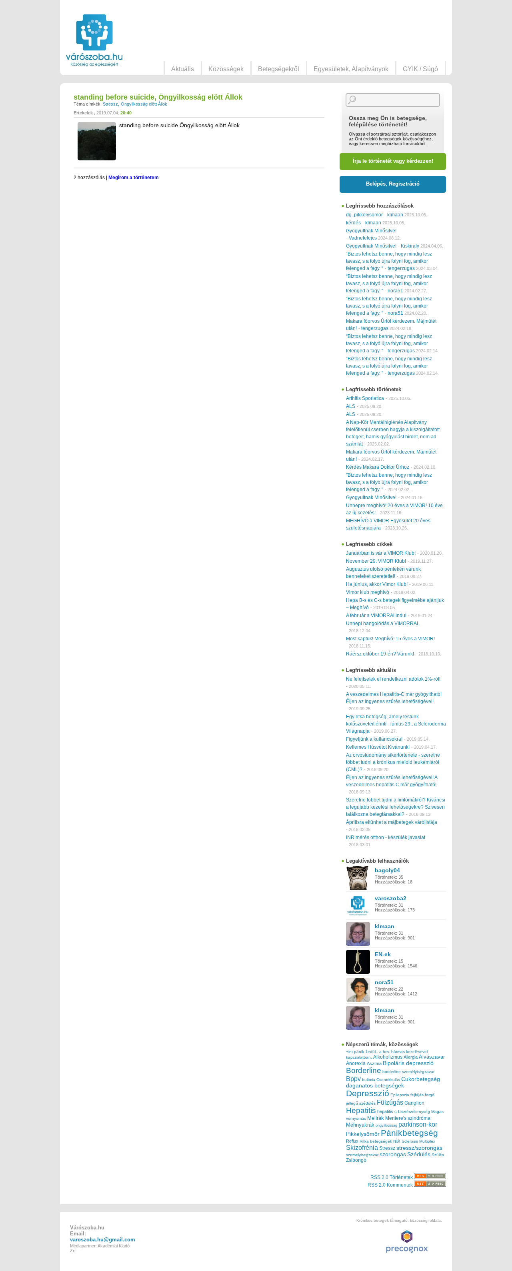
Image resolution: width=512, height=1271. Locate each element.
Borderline (363, 1070)
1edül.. (371, 1051)
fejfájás (417, 1095)
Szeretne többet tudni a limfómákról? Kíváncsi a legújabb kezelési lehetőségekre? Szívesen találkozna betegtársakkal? (395, 807)
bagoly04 (387, 870)
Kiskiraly (410, 246)
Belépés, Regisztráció (393, 184)
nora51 (395, 291)
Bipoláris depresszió (408, 1063)
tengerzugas (401, 268)
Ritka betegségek (376, 1141)
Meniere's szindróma (407, 1118)
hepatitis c (387, 1111)
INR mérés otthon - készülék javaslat (385, 837)
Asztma (374, 1063)
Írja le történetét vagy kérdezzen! (393, 161)
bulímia (368, 1079)
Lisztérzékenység (414, 1111)
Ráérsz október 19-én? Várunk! (380, 654)
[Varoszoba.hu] (94, 40)
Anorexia (356, 1063)
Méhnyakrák (360, 1125)
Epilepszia (399, 1095)
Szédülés (418, 1154)
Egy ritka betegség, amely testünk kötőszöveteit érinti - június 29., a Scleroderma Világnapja (396, 724)
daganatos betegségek (375, 1086)
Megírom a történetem (133, 177)
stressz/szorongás (419, 1148)
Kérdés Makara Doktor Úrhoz (377, 467)
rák (396, 1141)
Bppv (353, 1078)
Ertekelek (83, 112)
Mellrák (375, 1118)
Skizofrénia (362, 1147)
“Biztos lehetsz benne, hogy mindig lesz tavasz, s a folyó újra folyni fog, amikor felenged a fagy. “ (389, 261)
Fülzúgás (390, 1102)
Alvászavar (432, 1057)
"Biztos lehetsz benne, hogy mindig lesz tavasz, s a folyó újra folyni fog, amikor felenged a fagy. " (389, 482)
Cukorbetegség (420, 1079)
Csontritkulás (388, 1079)
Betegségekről (278, 69)
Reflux (352, 1141)
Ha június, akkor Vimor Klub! (377, 584)
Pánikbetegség (409, 1133)
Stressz (110, 104)
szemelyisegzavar (362, 1155)
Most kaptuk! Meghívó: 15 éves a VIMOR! (390, 638)
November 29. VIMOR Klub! (376, 561)
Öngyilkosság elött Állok (144, 104)
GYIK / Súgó (420, 69)
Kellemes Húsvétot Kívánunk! (378, 747)
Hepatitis (361, 1110)
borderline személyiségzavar (408, 1071)
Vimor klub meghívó (367, 592)
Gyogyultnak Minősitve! (371, 231)
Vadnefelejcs (363, 238)
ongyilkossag (386, 1125)
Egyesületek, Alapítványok (351, 69)
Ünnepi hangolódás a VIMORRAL (383, 623)
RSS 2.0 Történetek (392, 1177)
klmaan (395, 215)
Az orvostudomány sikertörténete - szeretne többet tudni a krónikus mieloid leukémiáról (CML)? (393, 762)
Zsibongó (356, 1160)
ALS (350, 406)
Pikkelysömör (363, 1134)
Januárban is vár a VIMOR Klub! (381, 553)
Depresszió (367, 1093)
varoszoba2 (390, 898)
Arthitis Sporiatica (365, 398)
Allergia (411, 1057)
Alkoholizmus (387, 1056)
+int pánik (355, 1051)
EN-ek (383, 954)
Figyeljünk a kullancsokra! (374, 739)
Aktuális (182, 69)
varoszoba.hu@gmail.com (102, 1240)
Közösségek (226, 69)
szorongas (393, 1154)
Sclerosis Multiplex (418, 1141)
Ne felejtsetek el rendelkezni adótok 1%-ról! (393, 679)
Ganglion (414, 1103)
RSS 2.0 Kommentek (391, 1185)
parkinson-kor (417, 1124)
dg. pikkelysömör (364, 215)
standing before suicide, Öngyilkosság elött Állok (158, 97)
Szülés (438, 1155)
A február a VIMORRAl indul (376, 615)
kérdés (353, 223)
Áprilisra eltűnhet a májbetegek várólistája (391, 822)
